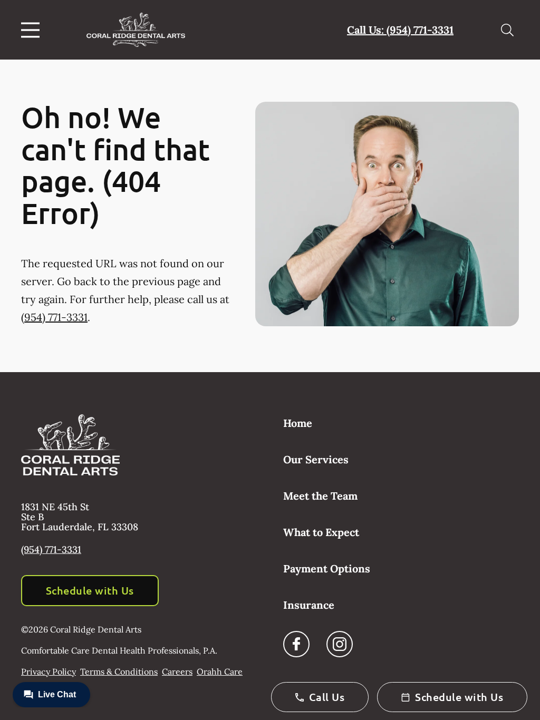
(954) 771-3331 (54, 317)
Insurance (308, 604)
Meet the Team (320, 495)
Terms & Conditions (119, 671)
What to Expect (321, 532)
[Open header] (32, 30)
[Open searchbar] (507, 30)
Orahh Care (220, 671)
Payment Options (326, 568)
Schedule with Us (90, 590)
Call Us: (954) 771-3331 (400, 29)
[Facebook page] (296, 644)
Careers (177, 671)
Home (297, 423)
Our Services (316, 459)
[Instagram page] (339, 644)
